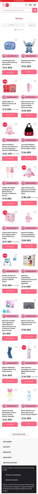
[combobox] (19, 10)
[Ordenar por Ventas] (13, 25)
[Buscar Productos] (35, 10)
